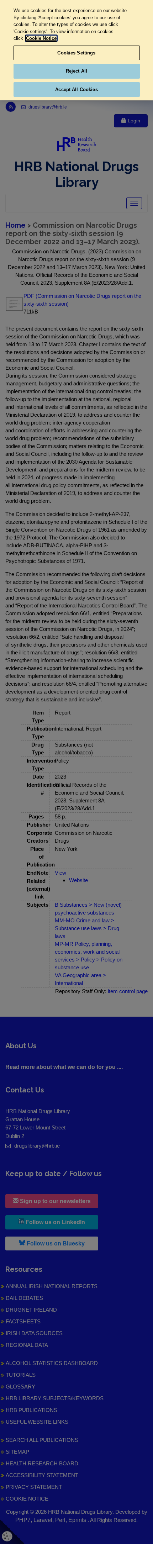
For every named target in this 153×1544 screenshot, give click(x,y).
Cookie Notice (41, 38)
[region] (76, 50)
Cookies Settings (76, 53)
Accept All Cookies (76, 89)
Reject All (76, 71)
